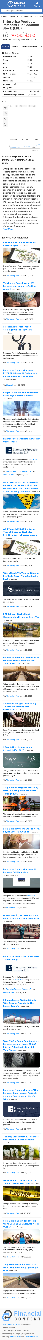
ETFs (19, 16)
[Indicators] (5, 108)
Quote (5, 46)
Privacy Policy (15, 1337)
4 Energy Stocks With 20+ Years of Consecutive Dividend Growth (20, 1140)
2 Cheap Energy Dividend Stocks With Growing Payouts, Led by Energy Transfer (19, 1003)
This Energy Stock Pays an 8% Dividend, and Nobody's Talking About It (19, 286)
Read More (8, 229)
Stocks (4, 16)
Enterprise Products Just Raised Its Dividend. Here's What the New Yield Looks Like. (21, 660)
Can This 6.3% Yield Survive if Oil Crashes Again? (20, 244)
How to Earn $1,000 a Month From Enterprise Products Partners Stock (21, 918)
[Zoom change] (5, 113)
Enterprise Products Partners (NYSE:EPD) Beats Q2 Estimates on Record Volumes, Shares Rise (20, 374)
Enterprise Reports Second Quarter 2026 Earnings (21, 958)
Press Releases (30, 46)
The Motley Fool (12, 276)
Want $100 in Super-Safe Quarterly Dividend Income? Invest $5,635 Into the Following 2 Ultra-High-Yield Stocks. (21, 1045)
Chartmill (9, 385)
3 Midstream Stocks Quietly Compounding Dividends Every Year (21, 617)
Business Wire (8, 475)
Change (25, 33)
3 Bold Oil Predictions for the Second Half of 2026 (18, 748)
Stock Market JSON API (11, 1325)
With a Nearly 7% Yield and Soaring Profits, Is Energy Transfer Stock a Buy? (21, 576)
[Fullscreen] (5, 119)
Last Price (6, 33)
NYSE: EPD (34, 459)
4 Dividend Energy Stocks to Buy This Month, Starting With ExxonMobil (19, 706)
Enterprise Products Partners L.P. (18, 471)
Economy (28, 16)
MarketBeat (10, 908)
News (12, 16)
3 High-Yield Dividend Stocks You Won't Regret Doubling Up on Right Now (21, 1267)
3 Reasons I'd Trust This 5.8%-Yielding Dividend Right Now (19, 330)
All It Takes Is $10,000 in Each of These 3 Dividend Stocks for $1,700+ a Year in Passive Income (20, 533)
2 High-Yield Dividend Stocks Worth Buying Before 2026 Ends (21, 830)
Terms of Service (31, 1337)
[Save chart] (5, 124)
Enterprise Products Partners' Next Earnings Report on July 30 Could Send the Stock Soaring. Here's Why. (21, 1094)
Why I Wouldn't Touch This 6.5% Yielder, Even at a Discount (21, 1182)
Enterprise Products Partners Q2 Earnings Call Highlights (19, 872)
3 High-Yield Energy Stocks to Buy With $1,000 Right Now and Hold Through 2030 (20, 790)
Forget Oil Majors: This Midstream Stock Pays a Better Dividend (20, 395)
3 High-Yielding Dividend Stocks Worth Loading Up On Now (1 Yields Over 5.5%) (21, 1224)
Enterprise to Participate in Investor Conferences (21, 440)
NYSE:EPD (31, 896)
